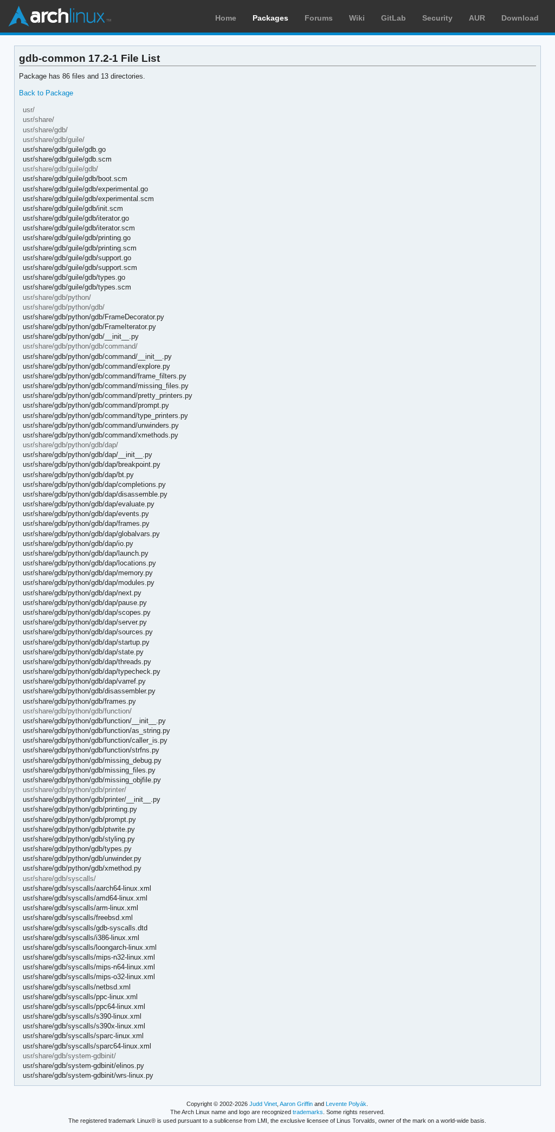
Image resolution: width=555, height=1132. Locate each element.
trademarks (308, 1112)
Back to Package (46, 93)
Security (437, 18)
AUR (477, 18)
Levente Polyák (346, 1104)
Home (225, 18)
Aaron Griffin (296, 1104)
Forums (319, 18)
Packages (270, 18)
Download (520, 18)
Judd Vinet (263, 1104)
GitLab (393, 18)
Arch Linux (59, 16)
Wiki (357, 18)
